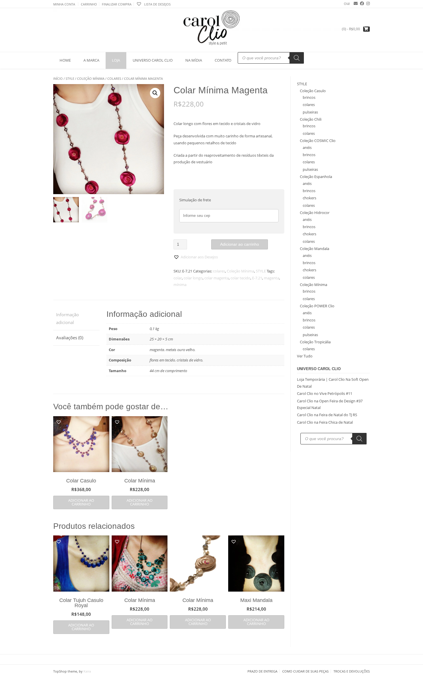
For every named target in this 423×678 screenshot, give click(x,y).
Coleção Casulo (313, 90)
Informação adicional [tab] (67, 318)
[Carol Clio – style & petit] (211, 29)
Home (65, 60)
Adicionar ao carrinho (239, 244)
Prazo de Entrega (262, 671)
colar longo (193, 278)
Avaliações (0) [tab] (69, 337)
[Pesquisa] (296, 58)
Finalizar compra (117, 4)
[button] (155, 93)
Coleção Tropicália (315, 341)
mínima (180, 284)
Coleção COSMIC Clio (318, 140)
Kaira (87, 671)
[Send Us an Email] (354, 3)
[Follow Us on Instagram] (367, 3)
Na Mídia (193, 60)
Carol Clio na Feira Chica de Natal (325, 422)
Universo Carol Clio (153, 60)
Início (58, 78)
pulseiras (310, 112)
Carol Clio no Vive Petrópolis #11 (324, 393)
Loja (116, 60)
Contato (223, 60)
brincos (309, 97)
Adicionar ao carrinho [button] (81, 502)
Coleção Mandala (314, 248)
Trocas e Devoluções (352, 671)
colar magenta (216, 278)
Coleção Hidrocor (314, 212)
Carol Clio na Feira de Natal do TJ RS (327, 414)
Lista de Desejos (157, 4)
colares (114, 78)
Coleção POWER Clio (317, 305)
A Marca (91, 60)
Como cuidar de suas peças (305, 671)
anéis (307, 147)
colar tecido (240, 278)
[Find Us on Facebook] (361, 3)
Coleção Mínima (90, 78)
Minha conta (64, 4)
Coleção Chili (310, 119)
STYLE (70, 78)
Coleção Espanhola (316, 176)
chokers (309, 197)
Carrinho (89, 4)
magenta (271, 278)
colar (178, 278)
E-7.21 (257, 278)
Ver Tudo (305, 356)
